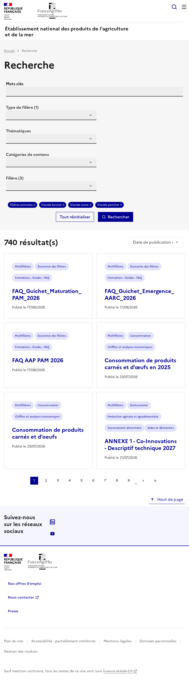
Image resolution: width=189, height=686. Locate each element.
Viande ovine (79, 205)
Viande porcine (108, 205)
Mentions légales (117, 641)
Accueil (9, 51)
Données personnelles (158, 641)
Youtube (52, 534)
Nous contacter (21, 597)
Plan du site (13, 641)
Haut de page (169, 499)
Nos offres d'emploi (24, 583)
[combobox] (51, 115)
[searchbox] (12, 116)
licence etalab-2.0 (117, 671)
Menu (184, 7)
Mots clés (14, 84)
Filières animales (21, 205)
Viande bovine (51, 205)
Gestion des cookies (20, 651)
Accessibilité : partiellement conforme (63, 641)
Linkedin (52, 522)
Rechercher (118, 217)
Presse (13, 611)
